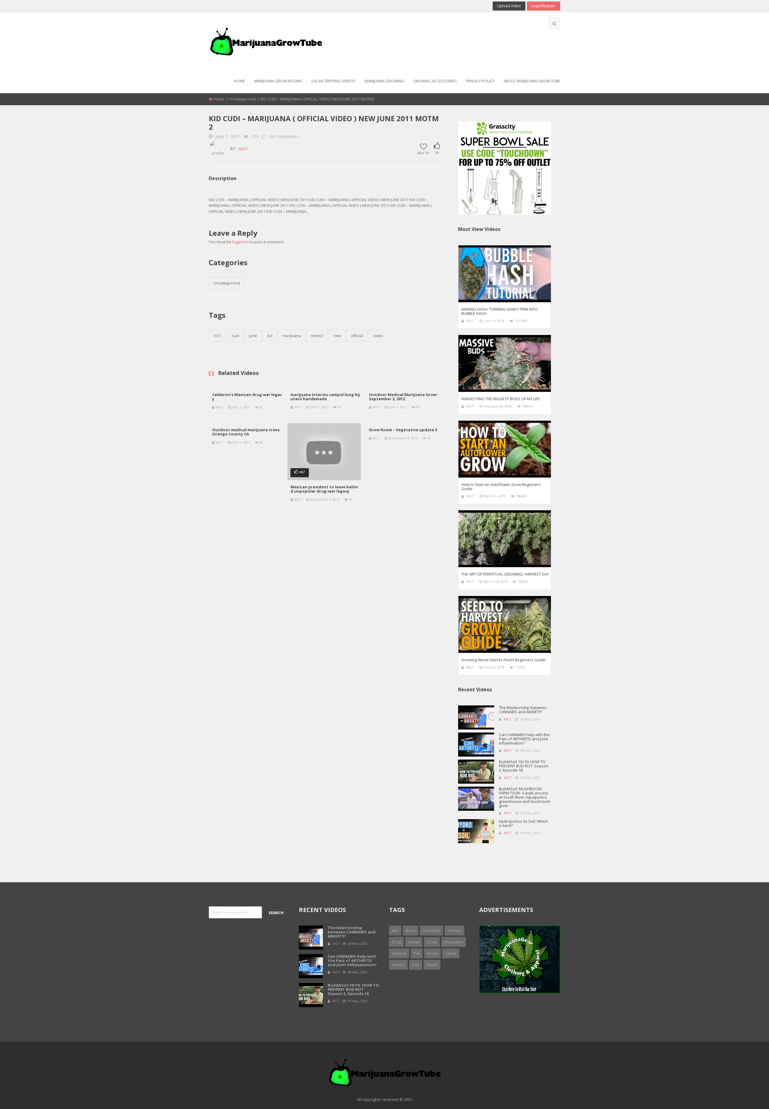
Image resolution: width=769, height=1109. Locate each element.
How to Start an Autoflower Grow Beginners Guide (501, 486)
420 (395, 930)
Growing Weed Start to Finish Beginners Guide (503, 659)
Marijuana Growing (384, 81)
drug (396, 942)
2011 (217, 335)
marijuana (291, 335)
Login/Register (543, 5)
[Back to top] (749, 1095)
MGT (243, 149)
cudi (235, 335)
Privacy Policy (480, 81)
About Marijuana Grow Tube (531, 81)
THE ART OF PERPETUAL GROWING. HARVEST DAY (505, 574)
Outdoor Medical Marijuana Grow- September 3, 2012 (403, 396)
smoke (398, 964)
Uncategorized (242, 99)
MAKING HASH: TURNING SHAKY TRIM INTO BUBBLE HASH (499, 311)
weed (432, 964)
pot (417, 953)
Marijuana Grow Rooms (278, 81)
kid (269, 335)
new (337, 335)
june (253, 335)
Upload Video (509, 5)
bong (410, 930)
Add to (423, 153)
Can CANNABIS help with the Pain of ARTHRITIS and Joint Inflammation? (524, 739)
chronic (454, 930)
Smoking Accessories (435, 81)
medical (399, 953)
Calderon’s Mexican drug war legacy (247, 396)
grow (432, 942)
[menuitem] (239, 81)
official (357, 335)
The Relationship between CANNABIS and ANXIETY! (523, 709)
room (432, 953)
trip (415, 964)
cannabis (431, 930)
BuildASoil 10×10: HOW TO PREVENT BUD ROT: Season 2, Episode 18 (523, 766)
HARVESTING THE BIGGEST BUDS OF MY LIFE (500, 398)
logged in (240, 241)
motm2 (317, 335)
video (378, 335)
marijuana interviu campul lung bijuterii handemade (325, 396)
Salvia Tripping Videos (333, 81)
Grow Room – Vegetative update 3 (403, 429)
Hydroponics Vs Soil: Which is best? (523, 823)
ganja (413, 942)
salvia (450, 953)
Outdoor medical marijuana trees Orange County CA (246, 432)
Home (239, 81)
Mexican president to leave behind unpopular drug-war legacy (324, 489)
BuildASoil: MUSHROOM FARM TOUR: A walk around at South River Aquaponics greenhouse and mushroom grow (524, 797)
